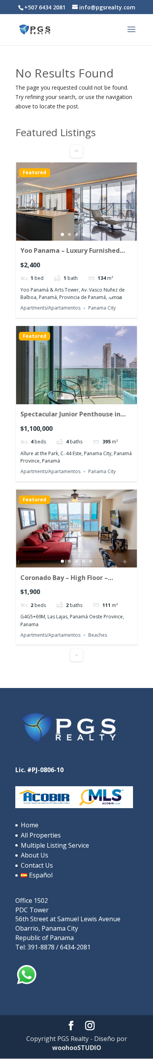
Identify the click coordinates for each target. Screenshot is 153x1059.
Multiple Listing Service (55, 845)
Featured (34, 172)
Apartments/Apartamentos (50, 308)
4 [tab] (83, 234)
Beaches (97, 635)
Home (29, 825)
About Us (34, 855)
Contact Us (37, 865)
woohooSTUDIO (76, 1047)
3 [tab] (76, 234)
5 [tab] (90, 234)
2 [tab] (69, 234)
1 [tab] (62, 234)
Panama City (102, 308)
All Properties (41, 835)
